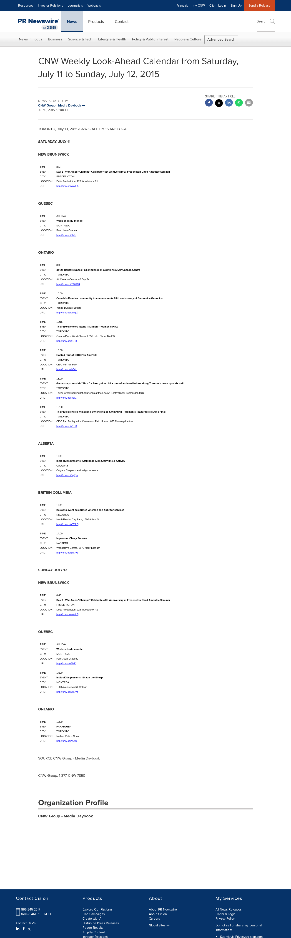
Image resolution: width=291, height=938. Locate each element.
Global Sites (157, 925)
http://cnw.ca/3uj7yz (67, 475)
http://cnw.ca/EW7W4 (68, 284)
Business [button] (55, 39)
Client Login (217, 5)
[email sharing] (249, 103)
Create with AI (92, 918)
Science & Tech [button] (80, 39)
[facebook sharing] (209, 103)
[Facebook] (24, 929)
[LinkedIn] (18, 929)
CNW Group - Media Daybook (65, 816)
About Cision (158, 914)
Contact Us (24, 923)
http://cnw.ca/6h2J (66, 235)
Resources (25, 5)
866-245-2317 (30, 909)
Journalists (75, 5)
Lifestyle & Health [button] (112, 39)
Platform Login (226, 914)
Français (182, 5)
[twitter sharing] (219, 103)
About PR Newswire (163, 909)
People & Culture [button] (187, 39)
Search (262, 21)
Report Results (93, 927)
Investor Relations (50, 5)
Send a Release (259, 5)
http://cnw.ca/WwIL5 (67, 186)
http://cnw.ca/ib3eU (66, 369)
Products (96, 22)
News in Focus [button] (30, 39)
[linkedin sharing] (229, 103)
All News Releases (229, 909)
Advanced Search (221, 39)
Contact (121, 22)
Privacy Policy (225, 918)
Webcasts (94, 5)
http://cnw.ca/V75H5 (67, 524)
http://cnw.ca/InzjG (66, 397)
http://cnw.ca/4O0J (66, 740)
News (72, 22)
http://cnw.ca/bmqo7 (67, 312)
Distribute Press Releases (101, 923)
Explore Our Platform (97, 909)
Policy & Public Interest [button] (150, 39)
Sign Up (236, 5)
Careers (154, 918)
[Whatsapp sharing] (239, 103)
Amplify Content (94, 932)
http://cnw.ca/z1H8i (66, 341)
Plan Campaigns (94, 914)
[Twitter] (29, 929)
